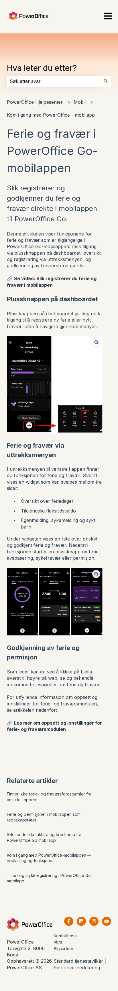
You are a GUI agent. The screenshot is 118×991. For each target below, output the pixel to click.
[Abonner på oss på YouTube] (106, 921)
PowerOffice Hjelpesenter (35, 102)
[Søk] (105, 81)
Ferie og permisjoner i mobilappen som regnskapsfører (43, 817)
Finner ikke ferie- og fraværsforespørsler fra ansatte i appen (49, 796)
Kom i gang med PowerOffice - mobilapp (51, 115)
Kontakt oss (65, 935)
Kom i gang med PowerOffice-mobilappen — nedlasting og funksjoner (49, 858)
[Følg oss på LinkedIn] (81, 921)
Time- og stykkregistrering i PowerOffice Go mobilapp (49, 878)
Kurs (58, 942)
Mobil (80, 102)
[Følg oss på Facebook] (68, 921)
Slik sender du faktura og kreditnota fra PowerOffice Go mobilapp (44, 837)
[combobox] (53, 81)
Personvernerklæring (77, 967)
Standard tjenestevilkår (78, 961)
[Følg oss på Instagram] (94, 921)
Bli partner (63, 948)
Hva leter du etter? (42, 68)
